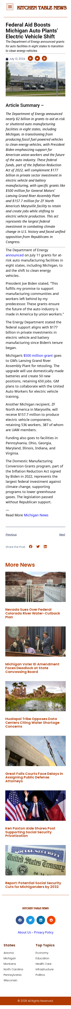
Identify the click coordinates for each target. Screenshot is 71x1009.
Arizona (9, 953)
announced (15, 255)
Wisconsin (10, 980)
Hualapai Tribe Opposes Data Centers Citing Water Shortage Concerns (32, 722)
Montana (10, 964)
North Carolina (13, 969)
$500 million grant (38, 355)
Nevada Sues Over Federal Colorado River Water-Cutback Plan (32, 613)
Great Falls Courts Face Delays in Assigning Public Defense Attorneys (34, 777)
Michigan (10, 958)
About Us (24, 932)
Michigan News (36, 515)
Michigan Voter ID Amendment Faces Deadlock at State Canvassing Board (32, 668)
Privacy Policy (43, 932)
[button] (10, 6)
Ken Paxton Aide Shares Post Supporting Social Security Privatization (30, 832)
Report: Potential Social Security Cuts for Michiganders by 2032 (33, 885)
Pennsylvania (12, 975)
